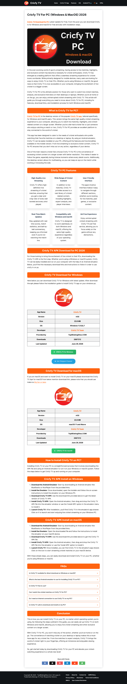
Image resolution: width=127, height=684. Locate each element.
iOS (80, 3)
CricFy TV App (64, 3)
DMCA (68, 680)
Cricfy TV (35, 3)
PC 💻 (95, 3)
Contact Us (82, 675)
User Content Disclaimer (79, 680)
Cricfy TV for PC (34, 116)
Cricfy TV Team (77, 330)
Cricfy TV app (76, 116)
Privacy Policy (70, 677)
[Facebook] (45, 663)
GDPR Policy (92, 675)
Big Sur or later (40, 382)
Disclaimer (80, 677)
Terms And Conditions (92, 677)
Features (73, 3)
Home (56, 3)
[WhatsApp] (82, 663)
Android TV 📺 (87, 3)
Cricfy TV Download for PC (38, 22)
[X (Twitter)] (52, 663)
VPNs (101, 3)
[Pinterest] (60, 663)
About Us (74, 675)
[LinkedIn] (67, 663)
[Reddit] (75, 663)
